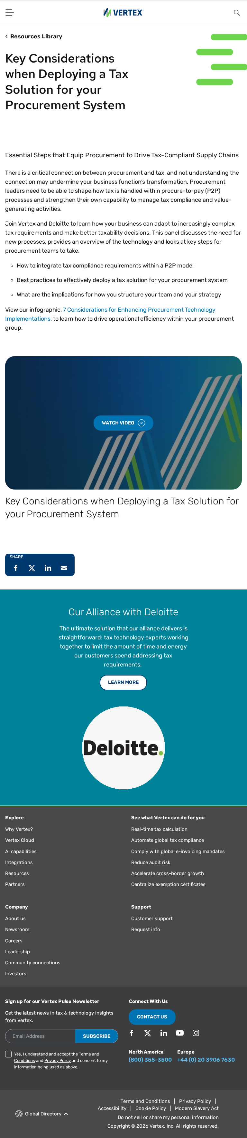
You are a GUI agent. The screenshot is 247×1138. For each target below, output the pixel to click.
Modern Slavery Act (197, 1108)
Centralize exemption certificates (168, 884)
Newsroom (17, 929)
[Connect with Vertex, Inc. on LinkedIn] (164, 1033)
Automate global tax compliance (167, 840)
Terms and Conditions (145, 1101)
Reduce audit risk (150, 862)
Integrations (19, 862)
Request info (145, 929)
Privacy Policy (57, 1060)
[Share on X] (32, 568)
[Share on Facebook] (16, 568)
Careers (14, 941)
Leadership (17, 952)
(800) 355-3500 (150, 1059)
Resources (17, 873)
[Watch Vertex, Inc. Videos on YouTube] (180, 1033)
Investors (15, 974)
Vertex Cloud (19, 840)
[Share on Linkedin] (48, 568)
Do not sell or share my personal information (168, 1117)
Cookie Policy (150, 1108)
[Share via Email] (64, 568)
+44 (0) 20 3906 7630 (206, 1059)
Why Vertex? (19, 829)
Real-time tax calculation (159, 829)
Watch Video (118, 423)
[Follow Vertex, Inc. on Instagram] (196, 1033)
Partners (15, 884)
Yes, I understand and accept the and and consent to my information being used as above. (61, 1060)
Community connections (32, 963)
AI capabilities (21, 851)
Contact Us (152, 1017)
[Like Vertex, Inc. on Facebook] (132, 1033)
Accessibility (112, 1108)
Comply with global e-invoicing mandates (178, 851)
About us (15, 918)
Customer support (152, 918)
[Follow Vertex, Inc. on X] (148, 1033)
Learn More (123, 682)
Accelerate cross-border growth (167, 873)
